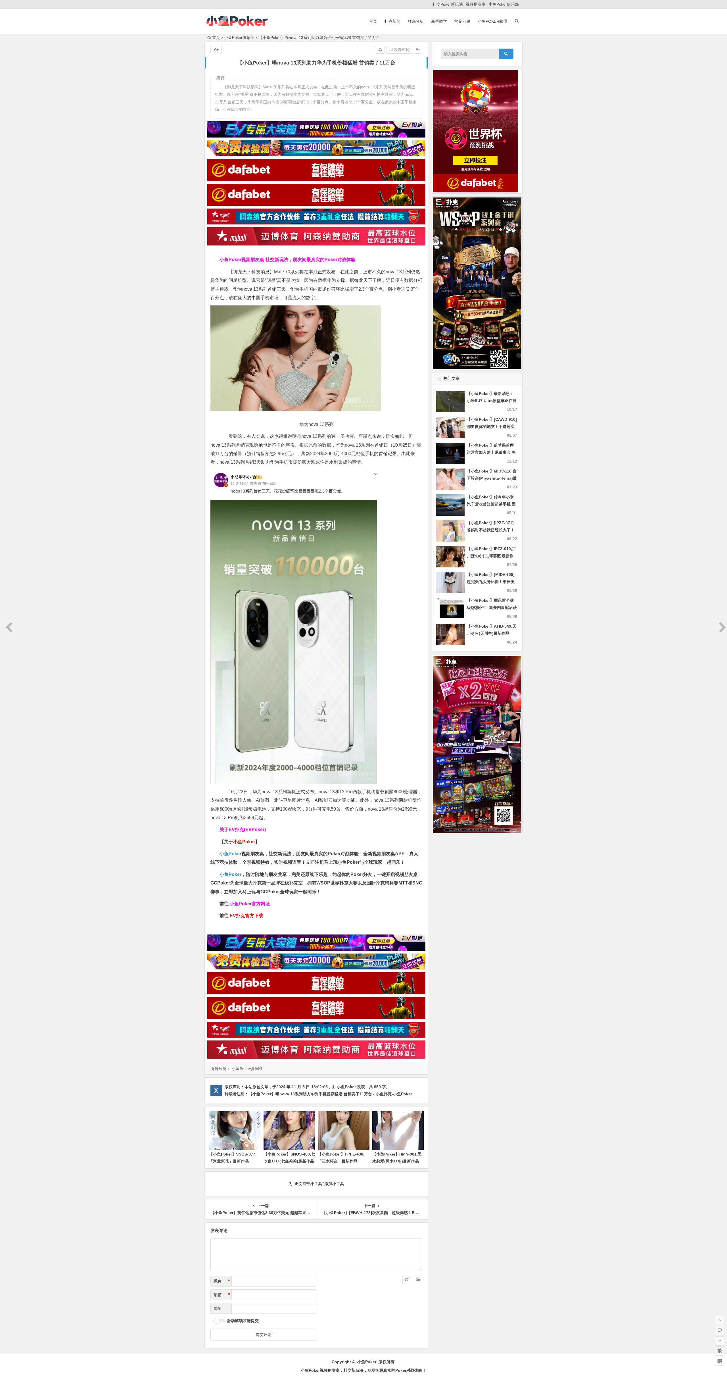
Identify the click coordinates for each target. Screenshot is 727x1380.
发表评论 (401, 49)
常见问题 (462, 21)
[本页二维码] (719, 1361)
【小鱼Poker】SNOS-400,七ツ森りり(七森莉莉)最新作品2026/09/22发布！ (289, 1161)
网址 (218, 1308)
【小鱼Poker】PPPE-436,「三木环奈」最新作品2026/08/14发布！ (341, 1161)
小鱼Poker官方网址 (250, 903)
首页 (373, 21)
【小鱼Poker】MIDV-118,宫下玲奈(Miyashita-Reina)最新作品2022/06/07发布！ (492, 478)
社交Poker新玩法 (448, 4)
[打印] (380, 50)
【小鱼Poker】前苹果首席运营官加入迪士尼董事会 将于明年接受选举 (491, 452)
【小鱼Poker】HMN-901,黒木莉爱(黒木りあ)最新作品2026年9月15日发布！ (397, 1161)
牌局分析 (416, 21)
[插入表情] (406, 1280)
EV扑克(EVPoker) (247, 829)
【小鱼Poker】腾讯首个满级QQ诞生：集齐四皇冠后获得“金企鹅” (492, 607)
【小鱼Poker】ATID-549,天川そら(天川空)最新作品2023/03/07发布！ (491, 633)
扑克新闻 (392, 21)
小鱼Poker (230, 853)
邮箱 (222, 1295)
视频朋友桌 (476, 4)
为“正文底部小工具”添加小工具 (316, 1183)
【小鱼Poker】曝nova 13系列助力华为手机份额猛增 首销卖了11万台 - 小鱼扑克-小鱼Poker (330, 1094)
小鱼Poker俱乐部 (503, 4)
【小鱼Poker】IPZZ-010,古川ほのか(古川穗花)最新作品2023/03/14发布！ (491, 555)
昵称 (222, 1281)
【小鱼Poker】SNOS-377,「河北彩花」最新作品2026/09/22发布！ (232, 1161)
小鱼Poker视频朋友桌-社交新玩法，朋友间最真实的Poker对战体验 (288, 259)
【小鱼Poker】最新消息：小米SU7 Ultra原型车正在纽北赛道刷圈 (492, 400)
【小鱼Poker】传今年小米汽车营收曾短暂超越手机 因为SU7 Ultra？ (491, 504)
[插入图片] (418, 1280)
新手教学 (439, 21)
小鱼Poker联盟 (492, 21)
